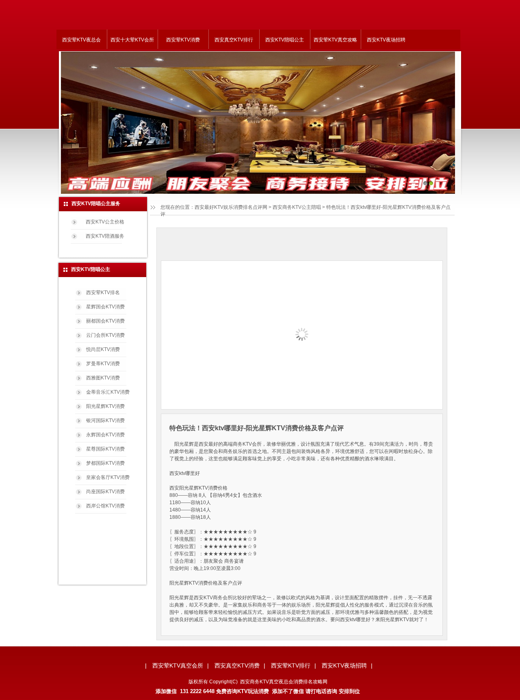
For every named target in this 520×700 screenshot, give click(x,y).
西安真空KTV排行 (233, 40)
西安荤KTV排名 (103, 292)
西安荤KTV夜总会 (81, 40)
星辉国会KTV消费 (105, 307)
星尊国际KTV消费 (105, 449)
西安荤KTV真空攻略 (335, 40)
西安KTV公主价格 (105, 222)
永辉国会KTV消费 (105, 435)
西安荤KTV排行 (290, 665)
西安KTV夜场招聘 (386, 40)
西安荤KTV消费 (183, 40)
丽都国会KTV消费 (105, 321)
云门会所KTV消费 (105, 335)
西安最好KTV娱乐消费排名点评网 (231, 207)
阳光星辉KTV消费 (105, 406)
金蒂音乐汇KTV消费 (108, 392)
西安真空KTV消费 (237, 665)
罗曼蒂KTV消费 (103, 363)
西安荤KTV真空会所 (177, 665)
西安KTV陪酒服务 (105, 236)
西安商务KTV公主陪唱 (297, 207)
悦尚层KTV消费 (103, 349)
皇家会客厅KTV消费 (108, 477)
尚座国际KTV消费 (105, 491)
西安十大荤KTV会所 (132, 40)
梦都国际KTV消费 (105, 463)
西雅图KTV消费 (103, 378)
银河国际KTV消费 (105, 420)
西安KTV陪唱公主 (284, 40)
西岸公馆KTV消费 (105, 506)
